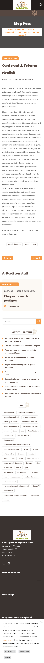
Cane (15, 431)
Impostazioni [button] (24, 651)
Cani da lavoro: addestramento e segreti (22, 346)
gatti (34, 244)
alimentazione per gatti (27, 412)
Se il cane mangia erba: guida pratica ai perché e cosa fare (22, 340)
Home (11, 29)
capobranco (8, 435)
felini (5, 458)
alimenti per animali (11, 417)
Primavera (34, 472)
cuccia (25, 449)
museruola (8, 468)
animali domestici (14, 244)
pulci (5, 477)
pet (26, 468)
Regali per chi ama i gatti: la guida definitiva (20, 366)
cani (26, 244)
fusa (13, 458)
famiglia (31, 454)
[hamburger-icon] (39, 580)
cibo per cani (9, 440)
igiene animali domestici (13, 463)
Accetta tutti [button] (10, 651)
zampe (6, 500)
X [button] (41, 621)
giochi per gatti (32, 458)
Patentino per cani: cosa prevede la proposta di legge (20, 351)
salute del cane (31, 477)
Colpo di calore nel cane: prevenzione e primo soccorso (22, 380)
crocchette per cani (11, 449)
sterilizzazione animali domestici (16, 486)
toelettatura (8, 491)
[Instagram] (9, 563)
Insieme (20, 29)
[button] (40, 5)
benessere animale (29, 422)
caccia (6, 431)
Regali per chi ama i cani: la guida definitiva (19, 358)
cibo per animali (23, 435)
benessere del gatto (31, 426)
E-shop (21, 454)
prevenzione (21, 472)
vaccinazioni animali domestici (15, 495)
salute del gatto (10, 481)
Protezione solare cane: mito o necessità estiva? (23, 395)
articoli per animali (11, 422)
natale (18, 468)
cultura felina (9, 454)
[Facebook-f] (4, 563)
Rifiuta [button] (7, 657)
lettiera (29, 463)
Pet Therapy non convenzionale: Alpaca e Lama (23, 373)
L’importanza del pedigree (16, 298)
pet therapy (8, 472)
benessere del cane (11, 426)
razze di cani (16, 477)
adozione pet (9, 412)
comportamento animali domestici (17, 445)
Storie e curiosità (24, 80)
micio (38, 463)
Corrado (6, 80)
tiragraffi (36, 486)
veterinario (35, 495)
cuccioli (35, 449)
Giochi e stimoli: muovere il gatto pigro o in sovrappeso (22, 387)
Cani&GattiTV (33, 431)
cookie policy (8, 640)
